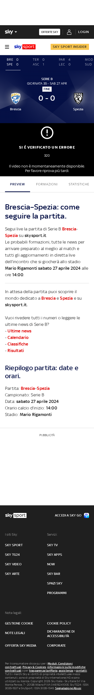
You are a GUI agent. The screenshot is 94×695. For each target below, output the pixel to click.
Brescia (69, 228)
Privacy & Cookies (34, 667)
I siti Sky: (11, 534)
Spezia (11, 235)
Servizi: (52, 534)
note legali (15, 633)
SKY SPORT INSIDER (70, 47)
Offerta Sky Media (20, 645)
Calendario (18, 337)
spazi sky (55, 583)
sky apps (54, 555)
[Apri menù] (7, 46)
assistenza (66, 670)
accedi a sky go (68, 515)
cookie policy (59, 623)
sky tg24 (12, 555)
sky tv (52, 545)
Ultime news (19, 330)
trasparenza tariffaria (43, 670)
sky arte (12, 574)
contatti (81, 670)
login (83, 32)
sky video (13, 564)
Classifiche (18, 343)
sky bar (53, 574)
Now (51, 564)
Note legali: (13, 613)
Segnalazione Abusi (68, 688)
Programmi (57, 593)
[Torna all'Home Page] (25, 46)
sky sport (14, 545)
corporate (56, 645)
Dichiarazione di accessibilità (61, 634)
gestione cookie (19, 623)
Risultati (16, 350)
